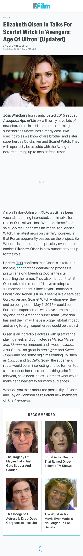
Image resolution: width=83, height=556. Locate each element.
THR (19, 263)
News (6, 17)
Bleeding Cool (39, 273)
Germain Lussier (18, 45)
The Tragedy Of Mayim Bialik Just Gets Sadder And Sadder (18, 463)
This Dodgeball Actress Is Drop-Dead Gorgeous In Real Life (21, 518)
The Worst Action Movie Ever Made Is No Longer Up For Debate (59, 520)
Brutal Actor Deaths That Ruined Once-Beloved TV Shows (59, 461)
